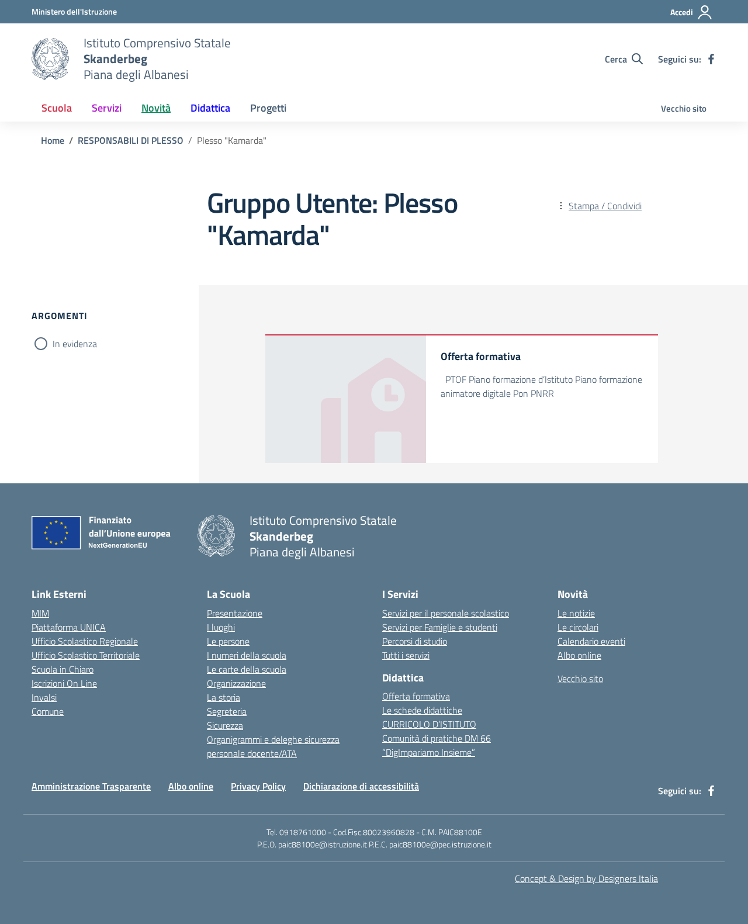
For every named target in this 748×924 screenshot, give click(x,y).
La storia (223, 697)
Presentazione (234, 613)
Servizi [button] (107, 108)
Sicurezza (225, 725)
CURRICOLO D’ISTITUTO (429, 724)
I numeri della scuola (246, 655)
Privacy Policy (258, 786)
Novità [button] (156, 108)
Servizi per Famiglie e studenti (439, 627)
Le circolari (577, 627)
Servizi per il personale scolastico (445, 613)
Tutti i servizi (406, 655)
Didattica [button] (210, 108)
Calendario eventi (591, 641)
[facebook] (711, 59)
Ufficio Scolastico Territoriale (86, 655)
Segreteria (227, 711)
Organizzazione (236, 683)
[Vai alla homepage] (50, 59)
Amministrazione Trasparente (91, 786)
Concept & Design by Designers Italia (586, 878)
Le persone (228, 641)
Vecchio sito (684, 108)
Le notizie (576, 613)
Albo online (579, 655)
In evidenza (75, 344)
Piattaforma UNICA (69, 627)
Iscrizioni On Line (64, 683)
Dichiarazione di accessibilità (361, 786)
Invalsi (44, 697)
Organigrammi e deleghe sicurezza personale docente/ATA (273, 746)
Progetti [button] (268, 108)
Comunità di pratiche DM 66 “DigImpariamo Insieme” (436, 745)
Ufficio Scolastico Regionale (85, 641)
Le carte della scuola (246, 669)
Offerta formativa (416, 696)
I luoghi (221, 627)
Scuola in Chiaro (63, 669)
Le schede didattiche (422, 710)
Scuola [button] (56, 108)
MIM (40, 613)
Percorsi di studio (414, 641)
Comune (48, 711)
